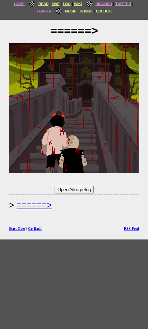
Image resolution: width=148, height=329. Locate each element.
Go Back (35, 228)
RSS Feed (131, 228)
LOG (67, 4)
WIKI (78, 4)
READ (43, 4)
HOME (19, 4)
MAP (56, 4)
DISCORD (104, 4)
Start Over (17, 228)
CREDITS (104, 11)
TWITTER (123, 4)
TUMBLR (44, 11)
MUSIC (71, 11)
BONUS (86, 11)
